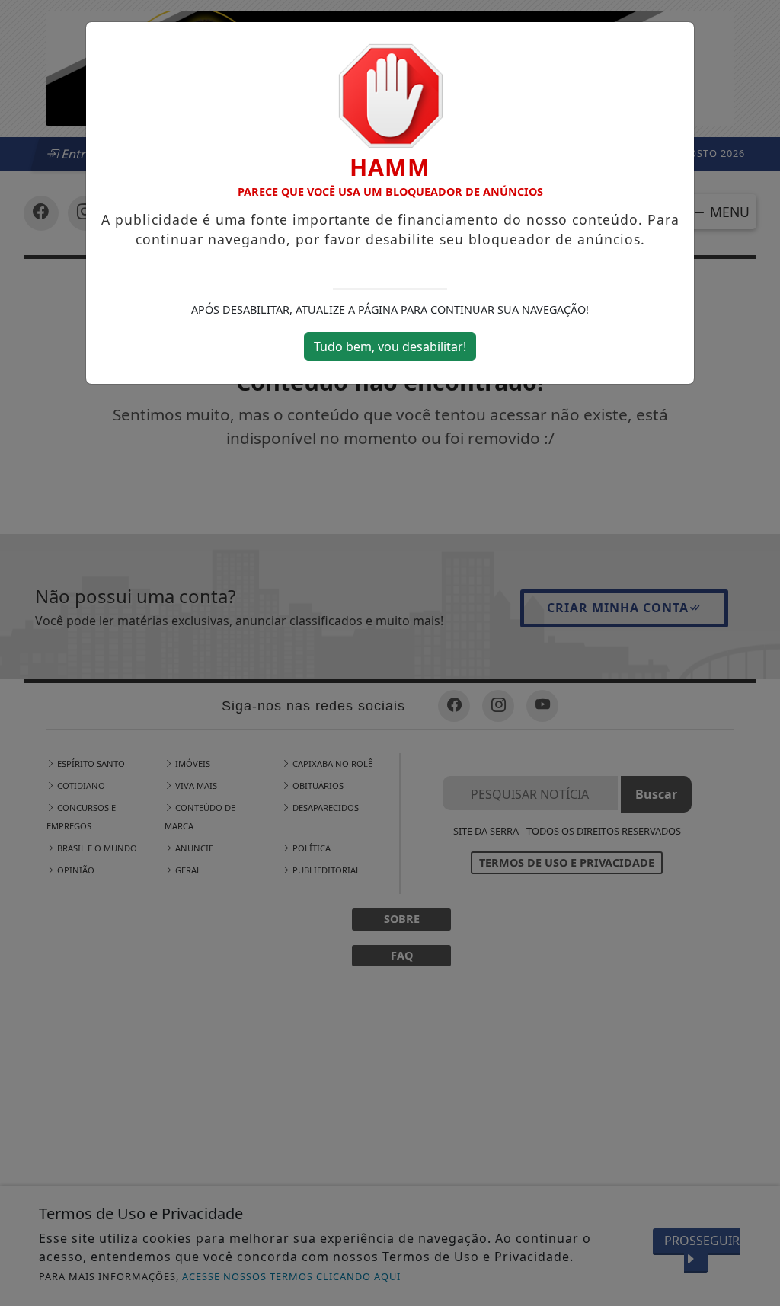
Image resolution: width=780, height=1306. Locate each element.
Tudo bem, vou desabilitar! (390, 346)
